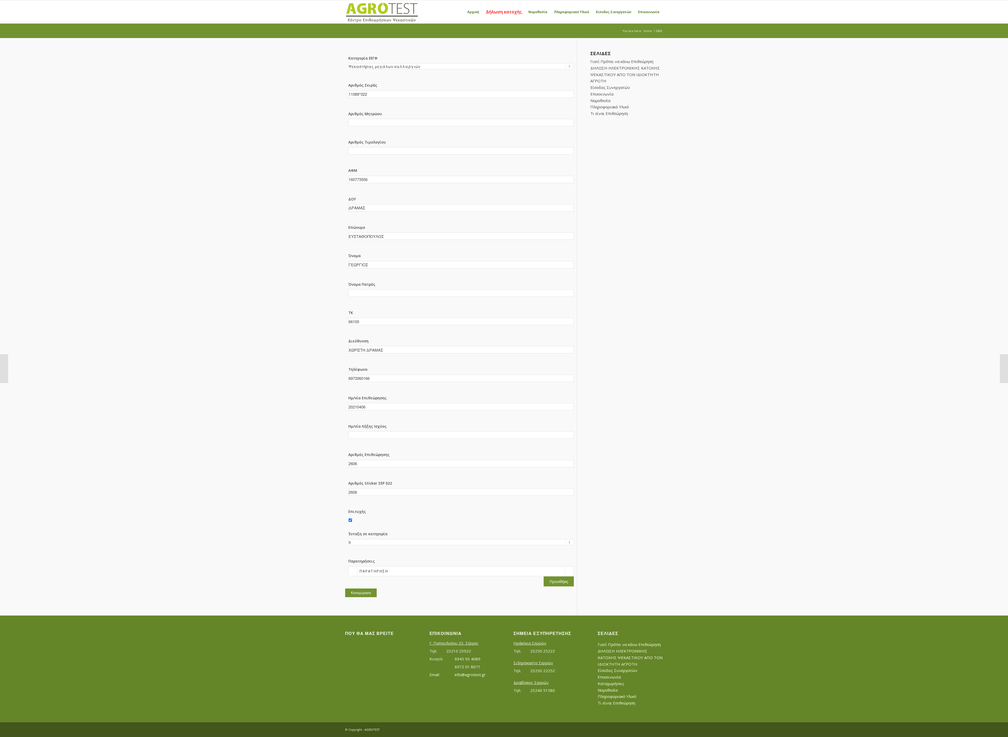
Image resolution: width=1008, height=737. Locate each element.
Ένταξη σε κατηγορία (367, 533)
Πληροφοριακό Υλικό (609, 106)
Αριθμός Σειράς (362, 85)
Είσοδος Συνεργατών (610, 87)
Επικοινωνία (601, 94)
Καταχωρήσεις (611, 683)
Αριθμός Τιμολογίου (367, 142)
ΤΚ (350, 312)
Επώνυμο (356, 227)
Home (647, 31)
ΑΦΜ (352, 170)
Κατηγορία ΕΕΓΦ (362, 58)
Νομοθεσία (600, 100)
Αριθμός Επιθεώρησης (369, 454)
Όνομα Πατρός (361, 284)
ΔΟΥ (352, 199)
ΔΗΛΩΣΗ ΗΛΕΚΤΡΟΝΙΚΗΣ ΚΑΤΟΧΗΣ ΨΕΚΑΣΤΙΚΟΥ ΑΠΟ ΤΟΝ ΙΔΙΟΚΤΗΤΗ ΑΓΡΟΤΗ (625, 74)
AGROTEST (372, 729)
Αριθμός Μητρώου (365, 113)
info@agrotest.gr (470, 674)
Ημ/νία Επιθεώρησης (367, 397)
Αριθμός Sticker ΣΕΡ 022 (370, 483)
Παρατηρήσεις (361, 561)
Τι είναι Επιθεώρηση (609, 113)
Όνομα (354, 255)
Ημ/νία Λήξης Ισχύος (367, 426)
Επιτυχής (357, 511)
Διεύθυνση (358, 340)
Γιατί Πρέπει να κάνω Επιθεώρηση (621, 61)
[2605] (4, 368)
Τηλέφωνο (358, 369)
